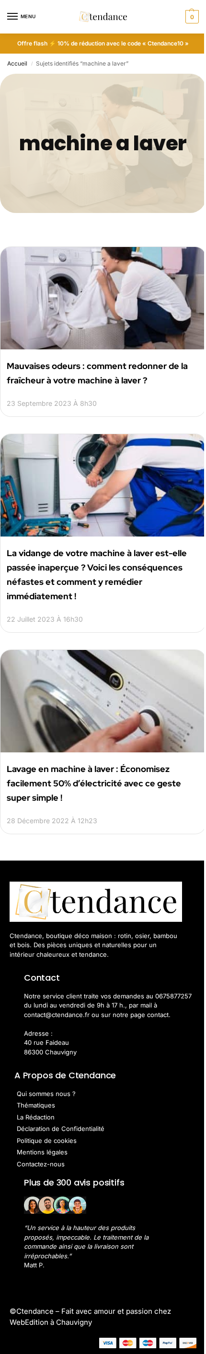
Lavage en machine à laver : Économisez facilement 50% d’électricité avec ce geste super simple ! (94, 783)
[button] (191, 16)
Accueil (17, 63)
